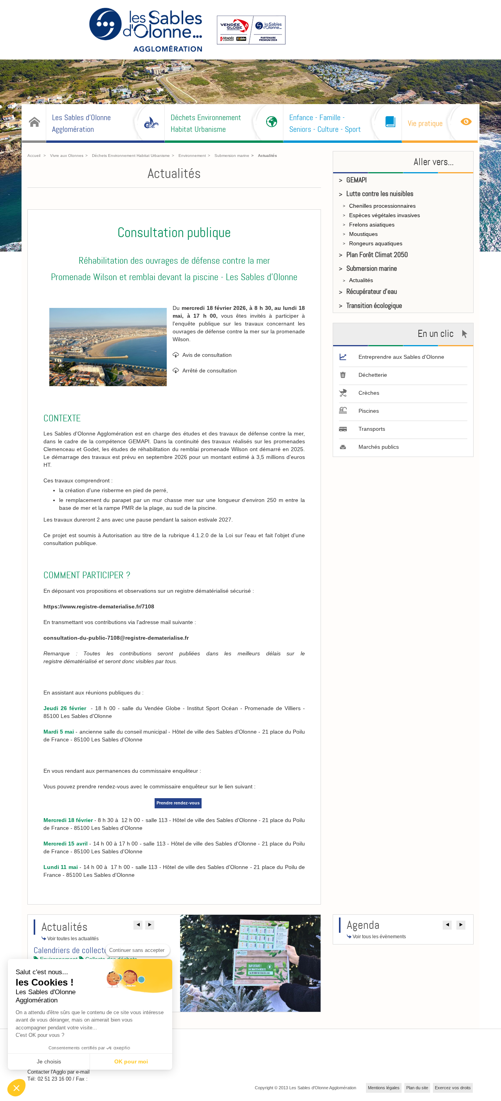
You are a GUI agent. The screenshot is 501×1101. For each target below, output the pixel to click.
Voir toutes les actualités (72, 938)
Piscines (369, 411)
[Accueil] (34, 122)
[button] (137, 925)
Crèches (369, 393)
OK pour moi (131, 1061)
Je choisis (49, 1061)
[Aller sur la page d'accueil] (145, 31)
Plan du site (417, 1087)
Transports (372, 429)
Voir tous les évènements (378, 936)
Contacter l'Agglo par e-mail (58, 1072)
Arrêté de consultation (209, 370)
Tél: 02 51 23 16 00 (49, 1079)
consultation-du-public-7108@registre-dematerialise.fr (116, 638)
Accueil (33, 155)
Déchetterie (373, 375)
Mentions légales (384, 1087)
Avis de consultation (207, 355)
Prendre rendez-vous (178, 803)
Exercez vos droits (453, 1087)
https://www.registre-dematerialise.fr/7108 (98, 606)
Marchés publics (379, 447)
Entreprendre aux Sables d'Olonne (401, 357)
